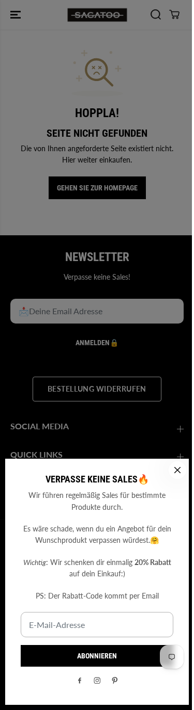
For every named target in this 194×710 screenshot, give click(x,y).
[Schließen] (177, 470)
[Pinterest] (115, 680)
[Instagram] (97, 680)
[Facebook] (79, 680)
